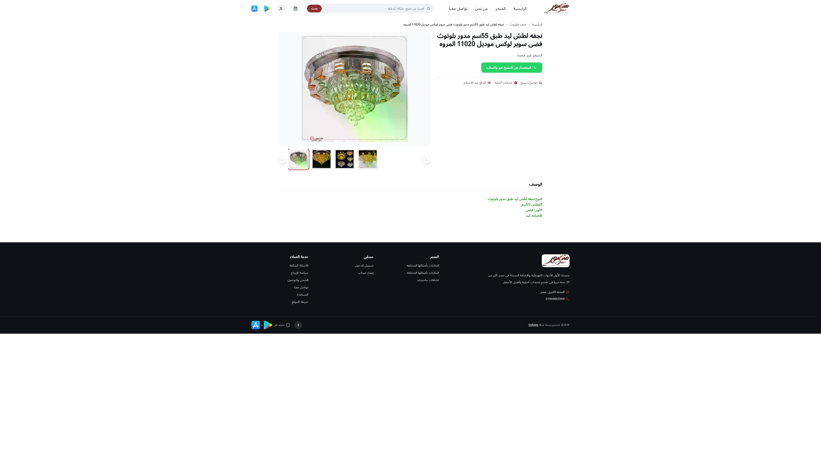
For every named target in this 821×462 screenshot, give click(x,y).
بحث (314, 8)
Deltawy (533, 325)
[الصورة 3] (344, 159)
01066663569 (555, 299)
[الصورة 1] (298, 159)
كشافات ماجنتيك (428, 280)
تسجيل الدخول (364, 265)
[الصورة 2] (321, 159)
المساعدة (302, 295)
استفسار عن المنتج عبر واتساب (508, 67)
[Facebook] (298, 325)
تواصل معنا (458, 8)
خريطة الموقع (300, 302)
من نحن (481, 8)
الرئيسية (520, 8)
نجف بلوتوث (518, 24)
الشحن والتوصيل (297, 280)
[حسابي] (295, 8)
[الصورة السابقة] (426, 160)
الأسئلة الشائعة (298, 265)
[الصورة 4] (367, 159)
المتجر (501, 8)
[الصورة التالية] (282, 160)
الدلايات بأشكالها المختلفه (423, 265)
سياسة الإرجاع (299, 273)
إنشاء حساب (366, 273)
